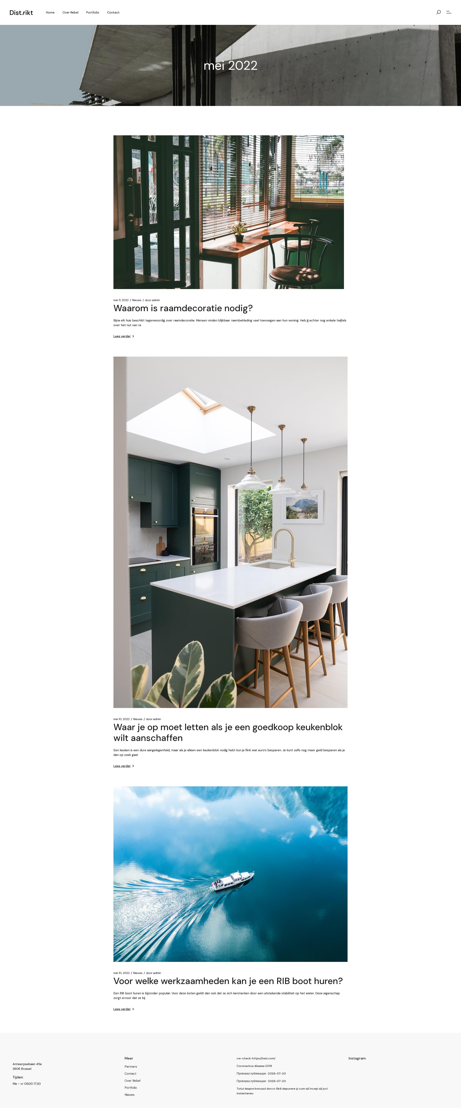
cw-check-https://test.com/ (256, 1058)
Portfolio (131, 1088)
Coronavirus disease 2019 (254, 1066)
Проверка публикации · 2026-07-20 (261, 1073)
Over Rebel (132, 1081)
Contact (130, 1074)
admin (152, 300)
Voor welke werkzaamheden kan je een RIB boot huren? (228, 981)
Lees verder (122, 336)
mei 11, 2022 (121, 300)
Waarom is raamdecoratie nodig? (183, 308)
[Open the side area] (448, 12)
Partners (131, 1067)
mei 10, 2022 (121, 719)
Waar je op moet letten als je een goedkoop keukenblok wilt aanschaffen (228, 732)
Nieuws (136, 300)
